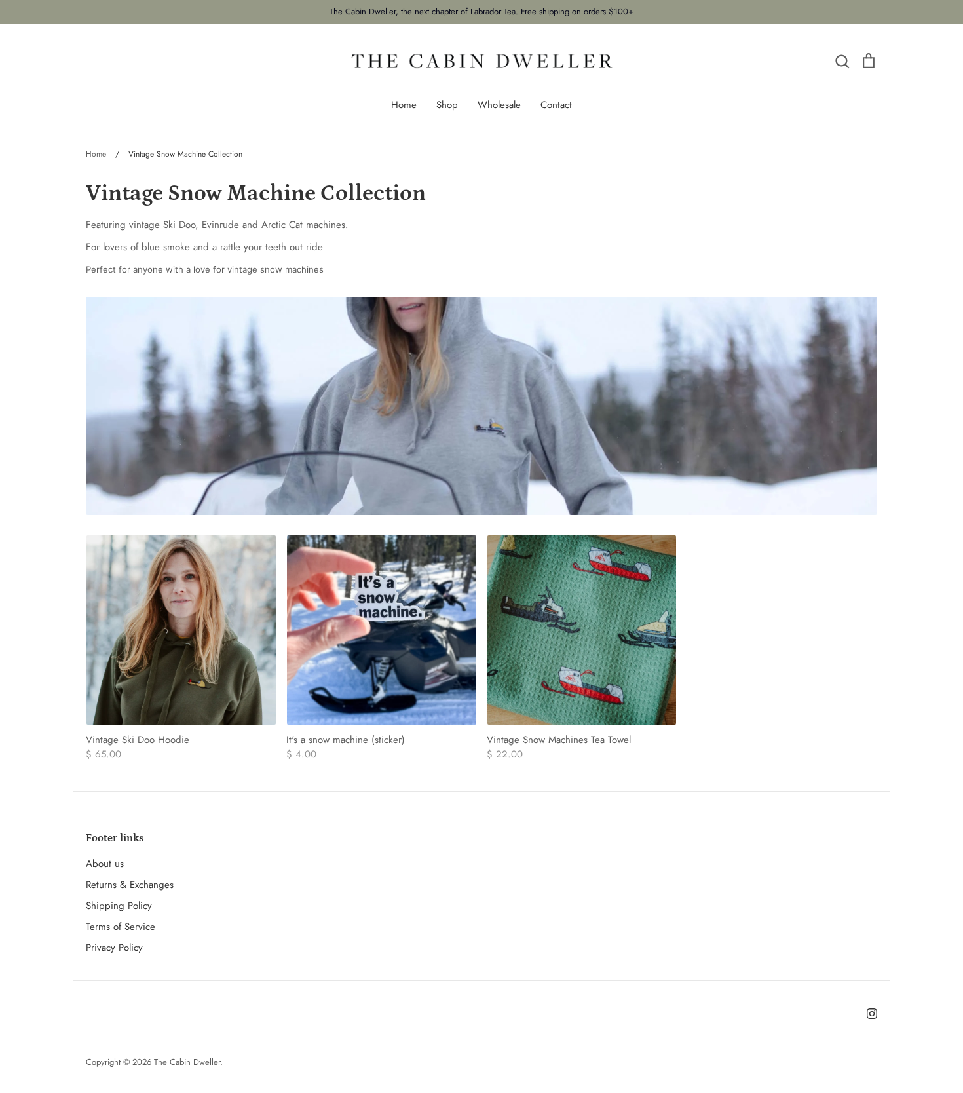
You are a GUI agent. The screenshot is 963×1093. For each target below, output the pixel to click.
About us (105, 863)
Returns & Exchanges (130, 884)
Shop (447, 105)
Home (404, 105)
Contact (556, 105)
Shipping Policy (119, 905)
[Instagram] (872, 1014)
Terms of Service (120, 926)
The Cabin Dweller (187, 1062)
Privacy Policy (114, 947)
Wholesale (499, 105)
